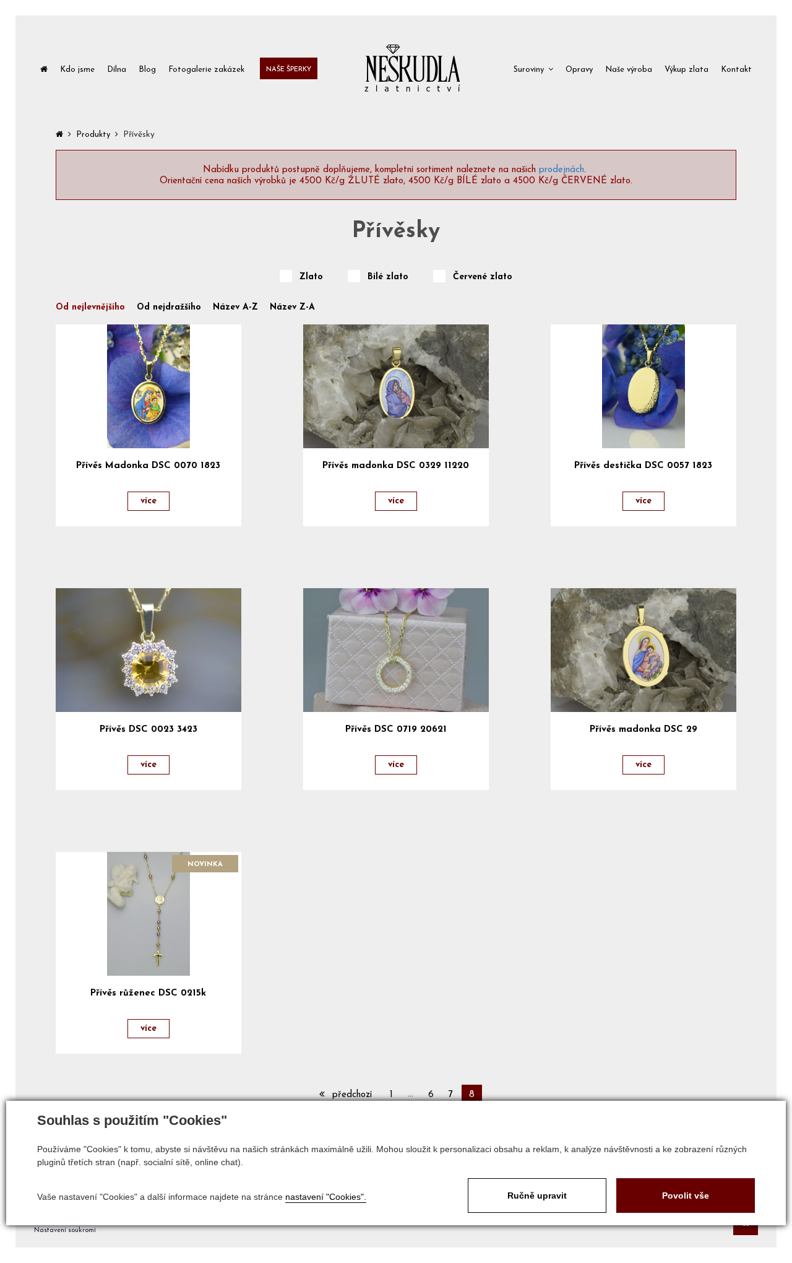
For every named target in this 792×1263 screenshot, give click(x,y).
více (148, 501)
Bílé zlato (388, 277)
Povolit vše (685, 1195)
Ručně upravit (537, 1195)
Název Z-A (292, 307)
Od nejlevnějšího (90, 307)
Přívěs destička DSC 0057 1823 (643, 466)
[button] (533, 68)
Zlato (311, 277)
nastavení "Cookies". (325, 1197)
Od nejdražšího (169, 307)
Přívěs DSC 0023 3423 (148, 729)
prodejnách (561, 170)
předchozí (350, 1095)
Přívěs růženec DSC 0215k (148, 993)
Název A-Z (235, 307)
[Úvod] (44, 68)
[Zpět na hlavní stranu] (412, 68)
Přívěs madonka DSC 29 (643, 729)
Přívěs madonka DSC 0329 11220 (395, 466)
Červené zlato (482, 277)
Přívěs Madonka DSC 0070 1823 (148, 466)
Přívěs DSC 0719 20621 (396, 729)
